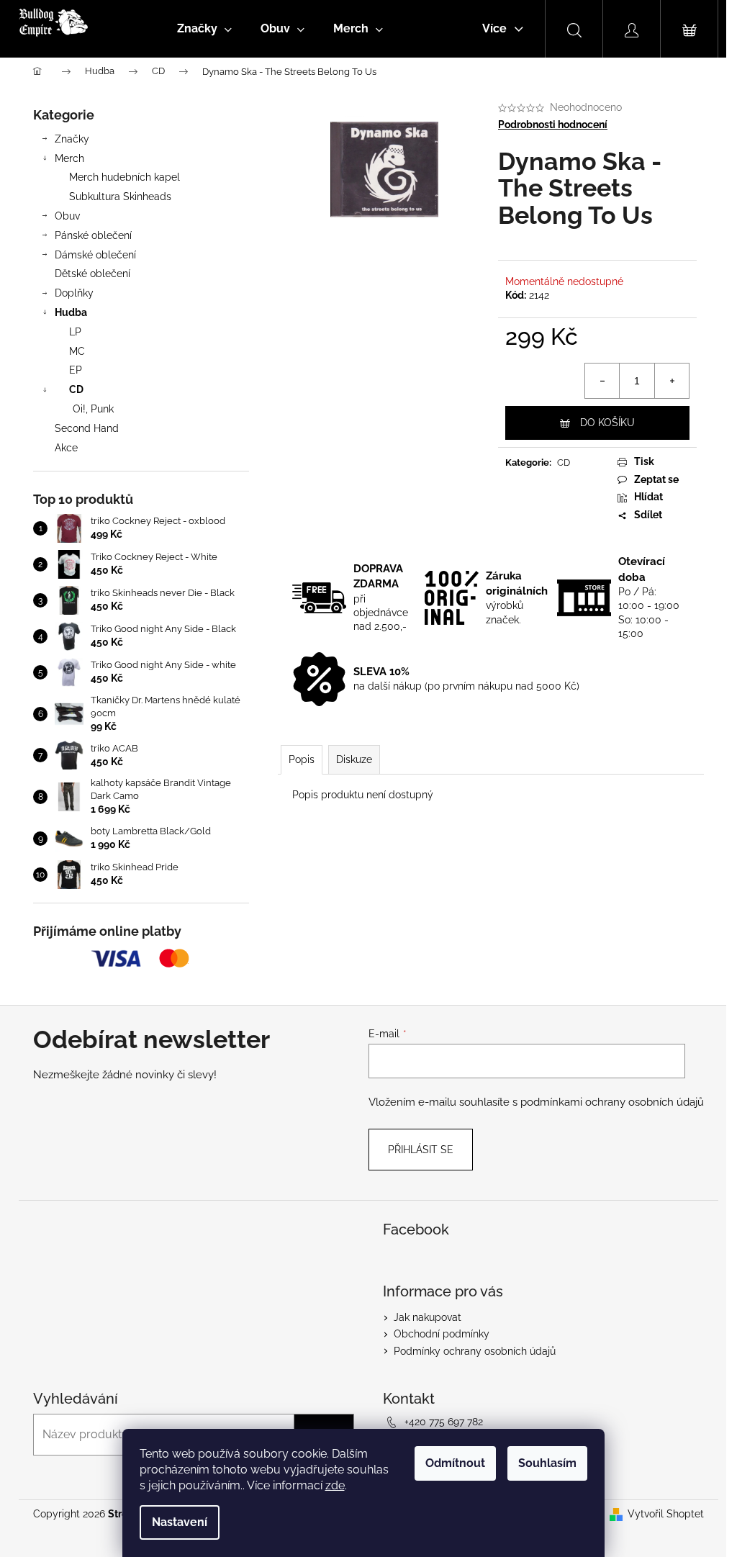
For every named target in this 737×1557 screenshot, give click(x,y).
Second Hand (87, 428)
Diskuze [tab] (354, 759)
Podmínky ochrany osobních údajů (475, 1351)
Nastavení (179, 1522)
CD (76, 389)
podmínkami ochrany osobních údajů (612, 1102)
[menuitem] (204, 29)
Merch (69, 158)
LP (75, 332)
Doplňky (74, 293)
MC (77, 351)
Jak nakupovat (427, 1317)
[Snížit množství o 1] (602, 381)
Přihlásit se (420, 1149)
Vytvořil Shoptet (666, 1514)
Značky (72, 139)
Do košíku (607, 422)
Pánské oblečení (93, 235)
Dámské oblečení (95, 255)
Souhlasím (547, 1463)
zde (335, 1485)
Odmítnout (455, 1463)
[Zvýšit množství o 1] (671, 381)
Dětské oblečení (92, 273)
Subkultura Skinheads (120, 196)
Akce (66, 447)
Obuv (67, 216)
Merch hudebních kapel (124, 177)
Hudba (71, 312)
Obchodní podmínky (441, 1334)
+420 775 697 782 (443, 1421)
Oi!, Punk (93, 409)
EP (75, 370)
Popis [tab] (302, 759)
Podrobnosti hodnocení (552, 124)
